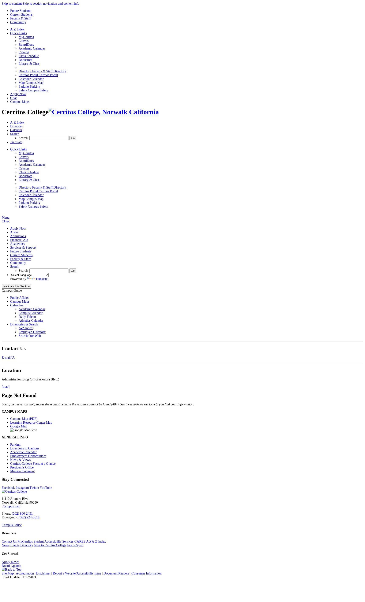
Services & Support (23, 247)
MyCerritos (26, 37)
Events (14, 545)
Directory (26, 545)
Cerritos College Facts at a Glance (33, 463)
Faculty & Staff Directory (42, 71)
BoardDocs (26, 44)
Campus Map (31, 82)
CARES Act (82, 541)
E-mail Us (8, 357)
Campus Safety (33, 90)
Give (13, 98)
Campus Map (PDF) (23, 418)
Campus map (11, 506)
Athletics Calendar (31, 320)
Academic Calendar (32, 48)
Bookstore (25, 60)
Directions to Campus (24, 448)
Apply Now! (10, 562)
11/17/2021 (28, 577)
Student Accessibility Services (54, 541)
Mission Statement (22, 471)
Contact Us (9, 541)
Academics (17, 243)
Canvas (24, 41)
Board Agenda (11, 566)
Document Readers (116, 573)
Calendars (16, 305)
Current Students (21, 14)
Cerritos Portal (38, 75)
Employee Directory (32, 332)
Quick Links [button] (18, 33)
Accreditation (25, 573)
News (6, 545)
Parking (29, 86)
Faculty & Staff (20, 18)
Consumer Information (146, 573)
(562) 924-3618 (29, 517)
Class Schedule (29, 56)
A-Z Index (17, 29)
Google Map (18, 426)
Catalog (24, 52)
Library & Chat (29, 63)
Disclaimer (43, 573)
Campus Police (12, 525)
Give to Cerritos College (50, 545)
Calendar (31, 79)
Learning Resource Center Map (31, 422)
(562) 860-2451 (22, 513)
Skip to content (12, 3)
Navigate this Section (16, 286)
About (14, 232)
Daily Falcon (27, 316)
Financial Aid (19, 240)
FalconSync (75, 545)
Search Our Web (30, 336)
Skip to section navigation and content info (51, 3)
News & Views (20, 459)
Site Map (8, 573)
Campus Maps (19, 101)
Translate (41, 279)
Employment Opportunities (28, 456)
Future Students (20, 10)
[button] (14, 134)
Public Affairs (19, 297)
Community (18, 22)
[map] (6, 386)
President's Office (22, 467)
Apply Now (18, 94)
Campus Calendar (30, 313)
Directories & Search (24, 324)
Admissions (18, 236)
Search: (24, 138)
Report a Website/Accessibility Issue (77, 573)
